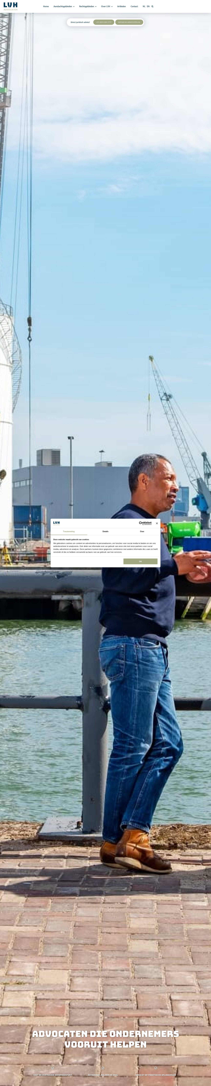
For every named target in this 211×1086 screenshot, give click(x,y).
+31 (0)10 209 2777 (103, 22)
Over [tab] (142, 531)
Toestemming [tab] (69, 531)
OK (140, 561)
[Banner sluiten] (157, 523)
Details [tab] (106, 531)
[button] (152, 6)
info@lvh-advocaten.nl (129, 22)
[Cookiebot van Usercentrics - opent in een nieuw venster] (141, 523)
